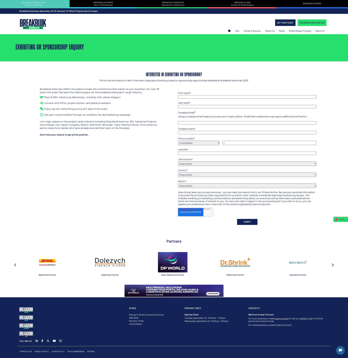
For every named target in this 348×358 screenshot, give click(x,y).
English (341, 219)
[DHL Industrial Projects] (47, 262)
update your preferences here (194, 204)
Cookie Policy (58, 351)
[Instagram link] (60, 342)
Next (332, 264)
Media (282, 30)
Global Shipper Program (300, 30)
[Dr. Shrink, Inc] (235, 262)
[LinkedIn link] (37, 342)
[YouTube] (54, 342)
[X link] (48, 342)
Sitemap (91, 351)
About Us (320, 30)
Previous (15, 264)
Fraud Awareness (75, 351)
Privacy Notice (269, 192)
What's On (270, 30)
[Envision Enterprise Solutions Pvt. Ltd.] (298, 262)
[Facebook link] (42, 342)
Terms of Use (25, 351)
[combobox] (340, 219)
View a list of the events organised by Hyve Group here (241, 204)
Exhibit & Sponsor (252, 30)
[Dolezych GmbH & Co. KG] (110, 262)
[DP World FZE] (172, 262)
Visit (237, 30)
